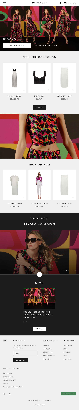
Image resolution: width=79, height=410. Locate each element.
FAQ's (64, 349)
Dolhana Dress (14, 204)
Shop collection (17, 45)
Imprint (5, 383)
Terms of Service (8, 377)
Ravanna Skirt (64, 96)
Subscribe (56, 401)
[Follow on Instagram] (10, 394)
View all (39, 329)
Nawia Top (39, 96)
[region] (39, 252)
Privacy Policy (67, 359)
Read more (27, 322)
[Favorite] (65, 3)
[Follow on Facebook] (4, 394)
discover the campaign (46, 45)
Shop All (40, 107)
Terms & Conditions (9, 380)
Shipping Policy (47, 352)
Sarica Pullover (39, 204)
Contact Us (46, 345)
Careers (65, 356)
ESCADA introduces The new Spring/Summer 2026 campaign (38, 315)
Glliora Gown (14, 96)
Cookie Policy (7, 373)
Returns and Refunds (49, 356)
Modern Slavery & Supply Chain (13, 387)
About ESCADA (67, 345)
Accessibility (46, 359)
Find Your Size (47, 349)
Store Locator (67, 352)
